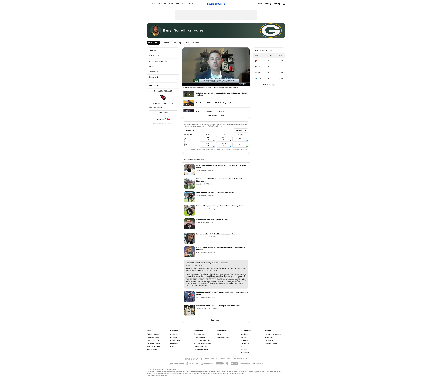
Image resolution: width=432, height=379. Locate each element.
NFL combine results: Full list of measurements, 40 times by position (220, 248)
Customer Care (223, 337)
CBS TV (173, 346)
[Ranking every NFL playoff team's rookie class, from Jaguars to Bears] (189, 296)
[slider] (216, 79)
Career (196, 43)
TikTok (243, 337)
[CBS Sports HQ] (211, 358)
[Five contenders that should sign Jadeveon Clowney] (189, 238)
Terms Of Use (199, 334)
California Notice (201, 347)
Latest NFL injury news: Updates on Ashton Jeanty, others (219, 206)
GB (259, 67)
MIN (259, 73)
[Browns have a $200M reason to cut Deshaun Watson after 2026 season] (189, 183)
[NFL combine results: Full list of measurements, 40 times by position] (189, 251)
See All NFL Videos (216, 115)
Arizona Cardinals (161, 103)
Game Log (176, 43)
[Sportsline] (193, 363)
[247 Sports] (176, 363)
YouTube (244, 334)
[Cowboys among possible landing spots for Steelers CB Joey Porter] (189, 169)
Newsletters (269, 337)
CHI (259, 61)
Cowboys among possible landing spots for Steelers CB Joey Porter (221, 166)
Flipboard (245, 352)
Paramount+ (175, 343)
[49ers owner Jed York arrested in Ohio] (189, 223)
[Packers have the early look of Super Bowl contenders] (189, 310)
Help (219, 334)
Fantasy (165, 43)
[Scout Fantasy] (245, 363)
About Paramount (177, 340)
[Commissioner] (222, 363)
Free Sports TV (153, 340)
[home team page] (163, 97)
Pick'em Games (153, 334)
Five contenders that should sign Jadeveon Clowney (217, 234)
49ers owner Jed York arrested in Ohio (212, 219)
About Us (174, 334)
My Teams (268, 340)
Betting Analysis (153, 343)
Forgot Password (271, 343)
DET (259, 79)
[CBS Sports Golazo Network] (234, 358)
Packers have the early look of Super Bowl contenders (218, 306)
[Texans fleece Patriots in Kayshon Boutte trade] (189, 196)
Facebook (245, 343)
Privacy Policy (199, 337)
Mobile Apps (152, 349)
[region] (216, 67)
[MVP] (234, 363)
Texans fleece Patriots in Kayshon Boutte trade (215, 192)
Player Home (153, 43)
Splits (187, 43)
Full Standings (269, 85)
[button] (148, 3)
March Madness (153, 346)
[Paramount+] (207, 363)
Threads (244, 349)
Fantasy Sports (153, 337)
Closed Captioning (201, 344)
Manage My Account (272, 334)
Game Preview (163, 113)
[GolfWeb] (258, 363)
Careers (173, 337)
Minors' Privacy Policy (202, 340)
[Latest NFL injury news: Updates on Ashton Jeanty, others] (189, 210)
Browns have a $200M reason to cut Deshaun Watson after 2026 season (220, 180)
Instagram (245, 340)
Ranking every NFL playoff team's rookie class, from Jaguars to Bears (222, 293)
